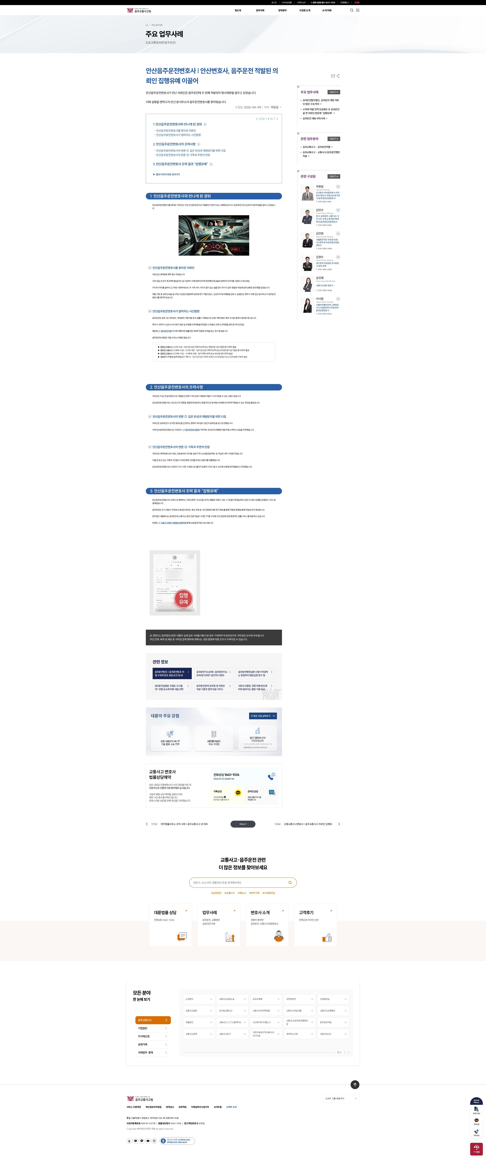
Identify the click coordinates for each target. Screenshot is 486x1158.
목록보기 (243, 824)
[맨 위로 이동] (355, 1084)
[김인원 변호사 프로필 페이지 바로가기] (320, 241)
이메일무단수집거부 (200, 1107)
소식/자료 (327, 10)
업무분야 (282, 10)
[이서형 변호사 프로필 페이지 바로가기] (320, 306)
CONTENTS (267, 119)
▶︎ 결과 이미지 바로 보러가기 (166, 174)
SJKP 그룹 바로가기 (334, 1098)
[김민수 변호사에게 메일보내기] (338, 210)
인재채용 (343, 2)
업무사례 (260, 10)
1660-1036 (324, 2)
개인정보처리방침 (153, 1107)
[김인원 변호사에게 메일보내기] (338, 234)
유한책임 (183, 1107)
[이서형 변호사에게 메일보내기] (338, 299)
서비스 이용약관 (134, 1107)
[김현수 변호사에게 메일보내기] (338, 257)
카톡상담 (476, 1124)
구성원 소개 (304, 10)
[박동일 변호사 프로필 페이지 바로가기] (320, 194)
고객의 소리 (301, 2)
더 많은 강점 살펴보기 (261, 715)
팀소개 (238, 10)
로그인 (274, 2)
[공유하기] (338, 76)
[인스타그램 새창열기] (154, 1141)
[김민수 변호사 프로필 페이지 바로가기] (320, 217)
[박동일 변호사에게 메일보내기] (338, 187)
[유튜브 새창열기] (148, 1141)
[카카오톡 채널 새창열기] (142, 1141)
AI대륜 (356, 2)
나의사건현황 (287, 2)
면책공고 (170, 1107)
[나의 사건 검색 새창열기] (129, 1141)
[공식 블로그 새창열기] (135, 1141)
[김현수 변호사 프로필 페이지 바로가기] (320, 263)
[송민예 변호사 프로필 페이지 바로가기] (320, 284)
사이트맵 (218, 1107)
